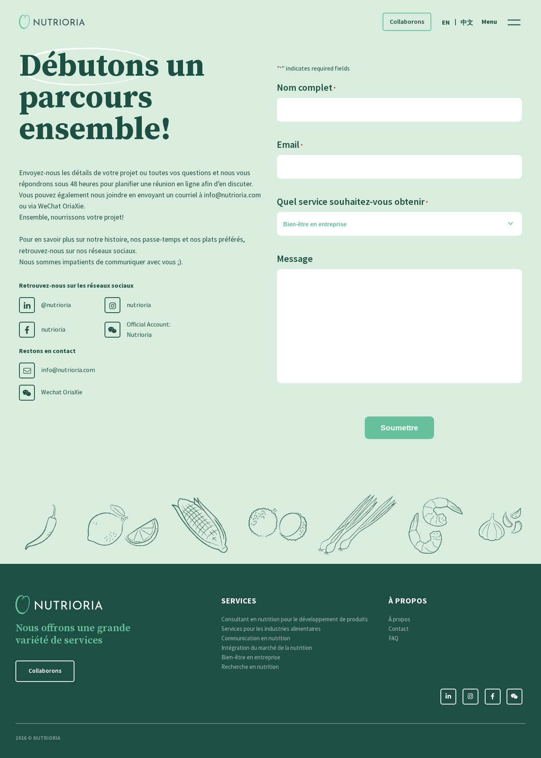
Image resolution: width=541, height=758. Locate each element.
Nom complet (306, 87)
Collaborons (407, 21)
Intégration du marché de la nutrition (266, 647)
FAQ (393, 638)
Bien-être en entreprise (250, 657)
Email (290, 144)
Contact (399, 628)
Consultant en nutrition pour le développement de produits (294, 619)
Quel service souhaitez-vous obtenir (352, 201)
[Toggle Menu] (514, 21)
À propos (408, 600)
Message (295, 258)
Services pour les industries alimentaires (271, 628)
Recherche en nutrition (250, 666)
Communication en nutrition (255, 638)
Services (239, 600)
